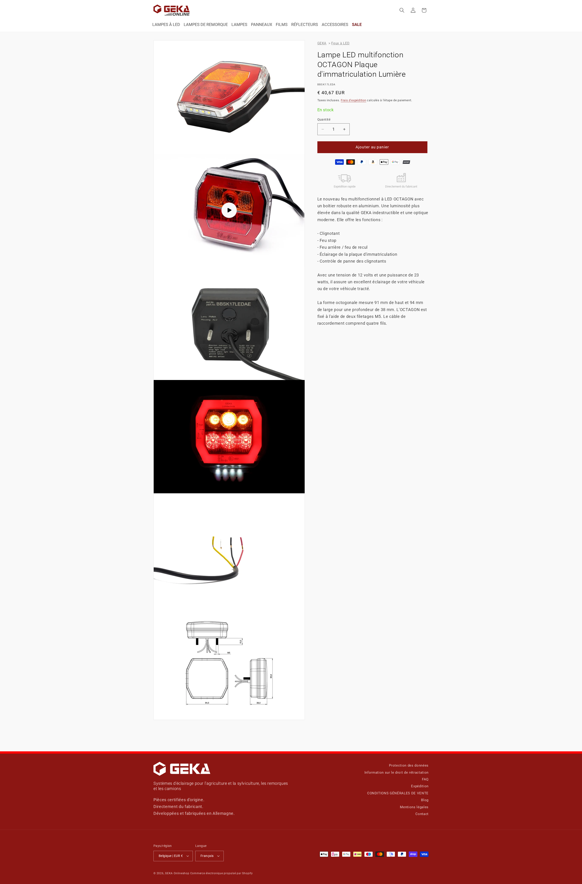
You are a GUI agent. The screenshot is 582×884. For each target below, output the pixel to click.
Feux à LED (340, 43)
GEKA (322, 43)
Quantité (324, 119)
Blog (425, 800)
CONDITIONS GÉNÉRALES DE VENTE (398, 793)
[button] (401, 10)
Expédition (420, 786)
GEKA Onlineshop (177, 873)
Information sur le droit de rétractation (396, 772)
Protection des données (409, 765)
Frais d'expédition (353, 100)
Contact (422, 814)
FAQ (425, 779)
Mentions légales (414, 807)
